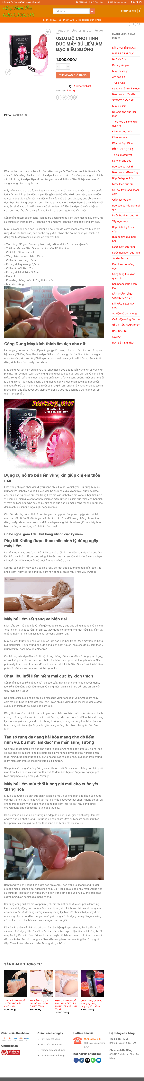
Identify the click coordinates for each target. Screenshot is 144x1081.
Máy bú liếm (119, 106)
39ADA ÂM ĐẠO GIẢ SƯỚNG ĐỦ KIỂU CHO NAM (14, 1003)
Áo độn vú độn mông (124, 313)
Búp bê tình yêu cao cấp (123, 229)
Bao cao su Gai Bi (122, 166)
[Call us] (93, 1060)
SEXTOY (117, 336)
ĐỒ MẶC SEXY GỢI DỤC (123, 305)
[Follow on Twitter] (137, 2)
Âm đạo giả (118, 76)
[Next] (103, 996)
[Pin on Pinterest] (75, 97)
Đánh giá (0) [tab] (20, 115)
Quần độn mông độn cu (126, 319)
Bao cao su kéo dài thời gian (126, 207)
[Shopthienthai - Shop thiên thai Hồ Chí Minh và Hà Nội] (25, 11)
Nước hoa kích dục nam (126, 252)
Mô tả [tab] (7, 115)
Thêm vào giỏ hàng (73, 75)
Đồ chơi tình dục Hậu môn (124, 113)
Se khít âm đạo (121, 258)
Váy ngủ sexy (120, 221)
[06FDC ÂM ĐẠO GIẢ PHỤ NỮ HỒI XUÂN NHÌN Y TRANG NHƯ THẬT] (66, 983)
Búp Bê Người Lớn (122, 178)
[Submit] (92, 11)
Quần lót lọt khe (121, 199)
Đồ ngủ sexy (119, 137)
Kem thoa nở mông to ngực (124, 266)
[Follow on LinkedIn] (98, 1060)
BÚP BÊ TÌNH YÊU (123, 342)
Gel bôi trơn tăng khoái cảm (125, 191)
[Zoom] (8, 72)
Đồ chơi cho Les (121, 160)
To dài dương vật (122, 154)
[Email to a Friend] (70, 97)
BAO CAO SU (120, 59)
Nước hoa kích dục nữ (125, 215)
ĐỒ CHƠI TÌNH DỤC (124, 47)
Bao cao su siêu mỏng (125, 172)
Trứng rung (118, 82)
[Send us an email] (140, 2)
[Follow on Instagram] (134, 2)
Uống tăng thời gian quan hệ (123, 276)
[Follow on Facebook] (131, 2)
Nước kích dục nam (123, 246)
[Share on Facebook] (58, 97)
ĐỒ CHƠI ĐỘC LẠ (122, 149)
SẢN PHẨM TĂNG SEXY (126, 325)
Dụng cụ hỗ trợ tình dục (126, 88)
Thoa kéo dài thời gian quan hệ (125, 123)
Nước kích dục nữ (122, 184)
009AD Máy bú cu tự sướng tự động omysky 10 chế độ (91, 1003)
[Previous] (4, 996)
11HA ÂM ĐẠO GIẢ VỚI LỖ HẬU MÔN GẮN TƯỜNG (39, 1003)
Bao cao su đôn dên (124, 94)
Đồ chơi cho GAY (122, 131)
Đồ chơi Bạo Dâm (122, 143)
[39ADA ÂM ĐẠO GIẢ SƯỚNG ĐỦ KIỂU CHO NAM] (15, 983)
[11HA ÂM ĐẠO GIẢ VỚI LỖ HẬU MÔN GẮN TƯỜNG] (41, 983)
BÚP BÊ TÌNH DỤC (123, 53)
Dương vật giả (120, 65)
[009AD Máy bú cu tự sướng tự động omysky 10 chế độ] (92, 983)
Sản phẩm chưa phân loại (124, 285)
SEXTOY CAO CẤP (123, 100)
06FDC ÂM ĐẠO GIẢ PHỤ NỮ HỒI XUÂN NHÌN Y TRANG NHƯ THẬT (66, 1005)
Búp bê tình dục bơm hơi (124, 238)
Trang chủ (62, 30)
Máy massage (120, 71)
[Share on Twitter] (64, 97)
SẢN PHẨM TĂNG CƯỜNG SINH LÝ (122, 295)
